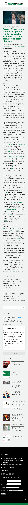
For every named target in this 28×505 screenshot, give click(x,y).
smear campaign (11, 209)
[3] (12, 168)
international (15, 228)
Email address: (5, 490)
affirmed (19, 238)
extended (9, 214)
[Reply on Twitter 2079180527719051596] (4, 348)
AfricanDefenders (10, 328)
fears (18, 230)
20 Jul (16, 328)
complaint (8, 103)
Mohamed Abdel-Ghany (15, 156)
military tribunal (8, 144)
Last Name (4, 484)
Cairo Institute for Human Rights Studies (14, 46)
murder (7, 208)
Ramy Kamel (12, 167)
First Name (4, 481)
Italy (11, 230)
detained (18, 167)
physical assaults (15, 202)
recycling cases (13, 271)
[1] (15, 110)
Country (3, 487)
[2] (12, 160)
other (5, 220)
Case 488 (9, 151)
